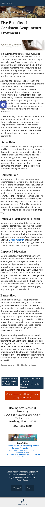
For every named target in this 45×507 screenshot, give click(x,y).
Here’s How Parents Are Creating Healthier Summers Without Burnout (23, 447)
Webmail (16, 488)
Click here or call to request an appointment (22, 395)
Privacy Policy (22, 480)
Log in (29, 488)
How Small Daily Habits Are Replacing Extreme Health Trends (23, 456)
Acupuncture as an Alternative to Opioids (9, 381)
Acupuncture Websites (17, 471)
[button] (3, 104)
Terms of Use (29, 477)
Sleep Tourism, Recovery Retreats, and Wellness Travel (23, 451)
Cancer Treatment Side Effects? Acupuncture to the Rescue (30, 382)
